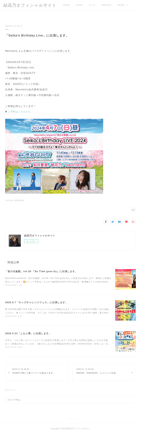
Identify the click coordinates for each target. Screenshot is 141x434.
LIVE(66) (9, 200)
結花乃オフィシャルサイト (30, 5)
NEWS (79, 5)
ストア (92, 5)
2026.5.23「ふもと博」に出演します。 (28, 333)
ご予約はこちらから (19, 111)
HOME (66, 5)
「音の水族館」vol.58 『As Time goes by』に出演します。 (41, 271)
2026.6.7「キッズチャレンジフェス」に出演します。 (36, 302)
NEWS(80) (19, 200)
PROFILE (106, 5)
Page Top (70, 419)
